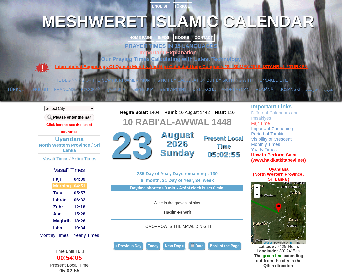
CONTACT (204, 38)
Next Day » (174, 246)
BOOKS (182, 38)
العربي (329, 90)
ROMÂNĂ (264, 90)
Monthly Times (54, 235)
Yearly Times (86, 235)
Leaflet (268, 242)
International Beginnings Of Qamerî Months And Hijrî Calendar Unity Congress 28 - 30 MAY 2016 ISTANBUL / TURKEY (181, 66)
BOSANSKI (289, 90)
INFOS (163, 38)
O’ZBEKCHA (204, 90)
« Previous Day (128, 246)
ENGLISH (160, 6)
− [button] (257, 194)
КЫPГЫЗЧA (142, 90)
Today (153, 246)
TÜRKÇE (182, 6)
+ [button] (257, 187)
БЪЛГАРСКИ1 (173, 90)
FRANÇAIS (64, 90)
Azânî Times (83, 158)
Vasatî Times (55, 158)
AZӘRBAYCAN (236, 90)
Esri (291, 242)
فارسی (312, 90)
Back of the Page (224, 246)
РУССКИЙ (90, 90)
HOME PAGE (140, 38)
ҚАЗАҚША (115, 90)
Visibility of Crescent (271, 139)
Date (198, 246)
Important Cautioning (272, 128)
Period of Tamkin (268, 134)
